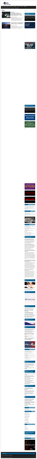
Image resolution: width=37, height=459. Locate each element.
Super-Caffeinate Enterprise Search (29, 308)
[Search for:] (30, 10)
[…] (21, 20)
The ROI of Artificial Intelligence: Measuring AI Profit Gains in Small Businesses (29, 389)
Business (11, 6)
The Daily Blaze (26, 419)
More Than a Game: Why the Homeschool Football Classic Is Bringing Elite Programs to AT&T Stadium (30, 339)
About (4, 6)
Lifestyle (21, 6)
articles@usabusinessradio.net (30, 206)
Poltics (18, 6)
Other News (25, 6)
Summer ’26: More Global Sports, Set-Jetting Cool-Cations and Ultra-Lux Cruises (29, 394)
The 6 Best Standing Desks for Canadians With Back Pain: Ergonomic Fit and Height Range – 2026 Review (30, 261)
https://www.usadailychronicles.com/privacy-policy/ (7, 455)
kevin (16, 24)
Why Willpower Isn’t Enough (28, 232)
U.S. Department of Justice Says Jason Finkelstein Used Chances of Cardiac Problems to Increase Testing (29, 400)
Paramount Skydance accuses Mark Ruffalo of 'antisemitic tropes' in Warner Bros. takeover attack (29, 377)
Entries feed (26, 427)
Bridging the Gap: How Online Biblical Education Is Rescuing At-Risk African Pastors (29, 334)
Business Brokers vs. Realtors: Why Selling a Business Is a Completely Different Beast (29, 310)
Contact (8, 6)
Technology (14, 6)
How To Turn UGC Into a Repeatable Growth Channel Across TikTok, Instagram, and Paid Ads (30, 250)
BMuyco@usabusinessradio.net (28, 208)
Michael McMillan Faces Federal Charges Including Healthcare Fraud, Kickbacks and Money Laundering (30, 403)
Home (2, 6)
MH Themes (11, 457)
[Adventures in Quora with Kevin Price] (30, 287)
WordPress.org (26, 429)
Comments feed (26, 428)
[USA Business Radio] (30, 449)
